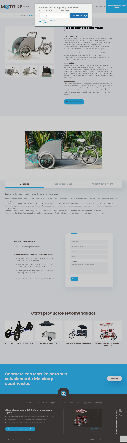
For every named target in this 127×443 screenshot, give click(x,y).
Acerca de (61, 403)
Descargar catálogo (95, 429)
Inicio (7, 16)
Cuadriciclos (39, 403)
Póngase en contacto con (96, 7)
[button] (7, 71)
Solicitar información (73, 102)
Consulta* (73, 261)
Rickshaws (24, 16)
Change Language (79, 15)
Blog (77, 403)
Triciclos (26, 7)
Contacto (114, 379)
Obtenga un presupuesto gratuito (117, 7)
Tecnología (50, 403)
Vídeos (70, 403)
